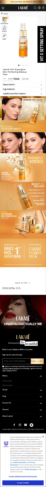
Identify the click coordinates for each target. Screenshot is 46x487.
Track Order (7, 381)
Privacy (9, 370)
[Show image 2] (21, 65)
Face (6, 14)
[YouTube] (25, 424)
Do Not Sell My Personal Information (23, 476)
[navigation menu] (2, 8)
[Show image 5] (27, 65)
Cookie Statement (19, 462)
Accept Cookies (23, 483)
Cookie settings (30, 469)
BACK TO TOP (21, 283)
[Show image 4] (25, 65)
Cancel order (7, 385)
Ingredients (9, 89)
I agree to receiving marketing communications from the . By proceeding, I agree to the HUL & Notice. (22, 368)
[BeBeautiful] (31, 425)
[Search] (35, 8)
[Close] (43, 436)
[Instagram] (19, 424)
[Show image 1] (18, 65)
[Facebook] (14, 424)
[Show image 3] (23, 65)
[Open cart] (43, 8)
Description (9, 85)
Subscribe (37, 361)
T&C (3, 370)
